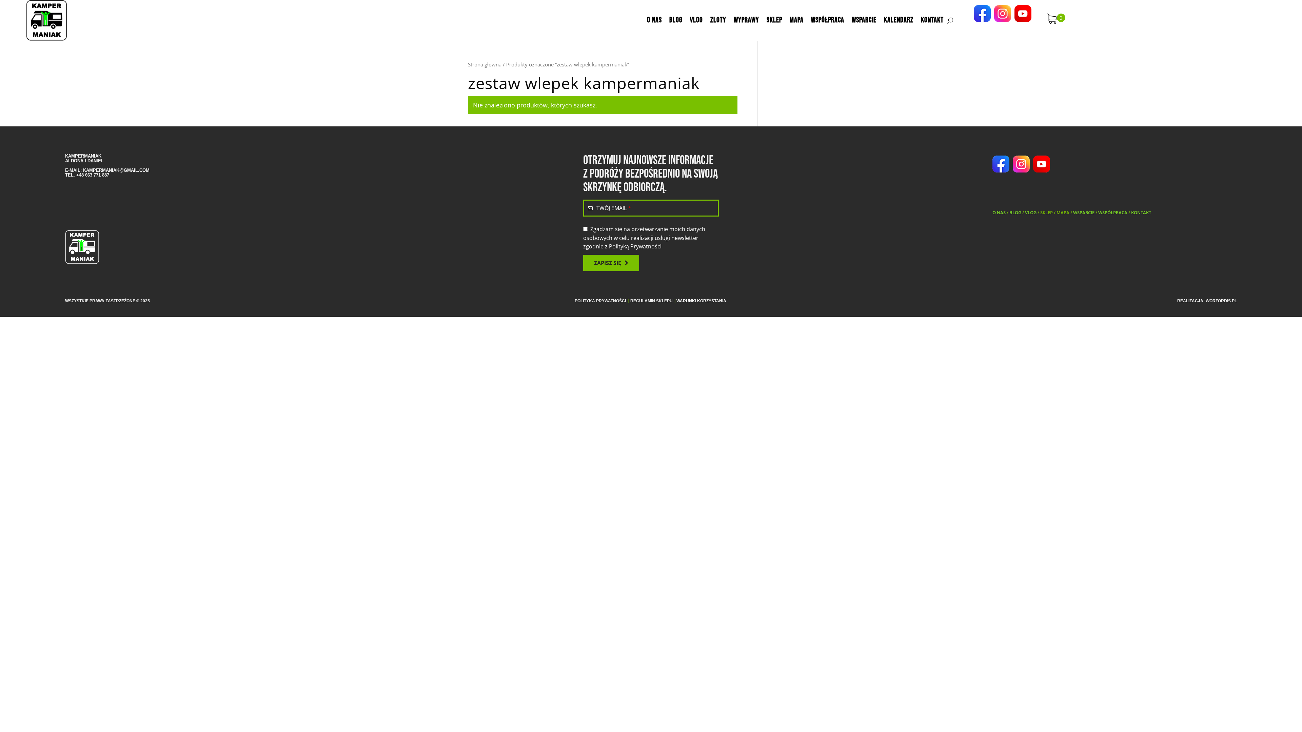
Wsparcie (864, 20)
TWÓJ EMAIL (613, 208)
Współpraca (827, 20)
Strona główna (484, 64)
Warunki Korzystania (701, 301)
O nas (654, 20)
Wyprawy (746, 20)
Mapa (797, 20)
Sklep (774, 20)
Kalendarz (898, 20)
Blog (676, 20)
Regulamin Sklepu (651, 301)
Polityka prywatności (600, 301)
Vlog (696, 20)
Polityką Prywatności (635, 246)
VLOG (1031, 212)
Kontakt (932, 20)
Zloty (718, 20)
